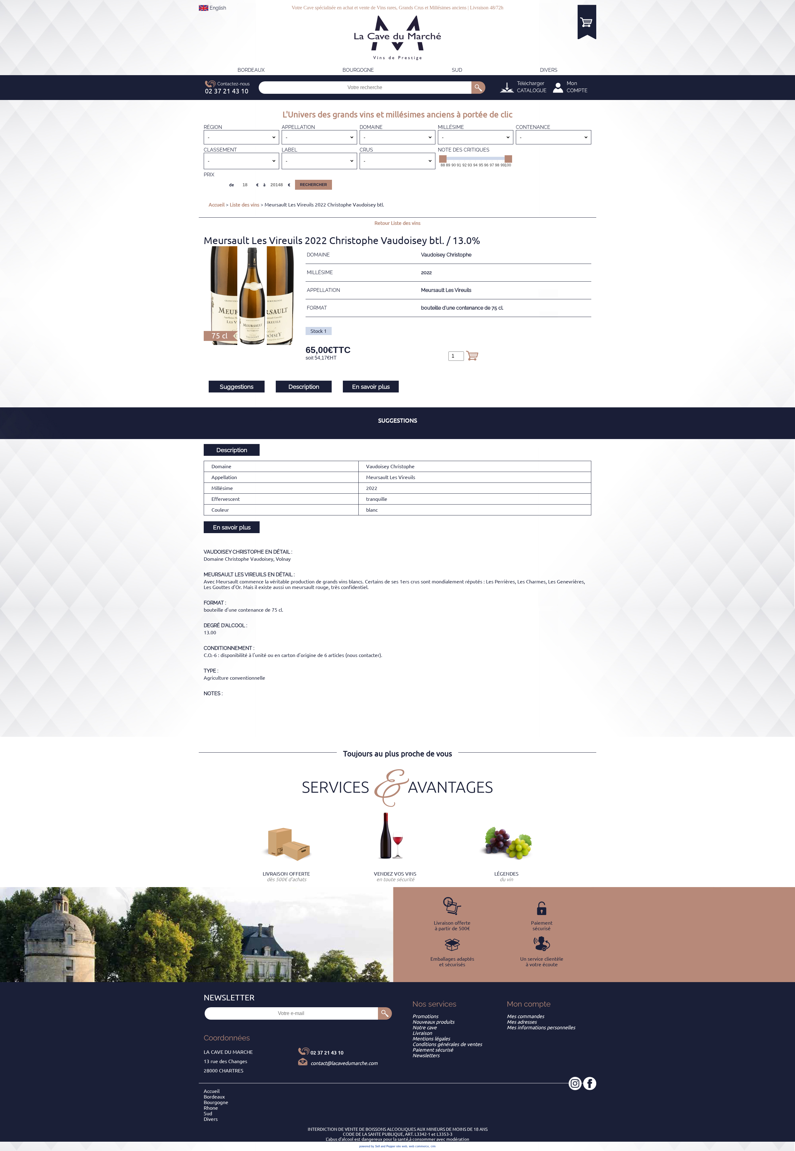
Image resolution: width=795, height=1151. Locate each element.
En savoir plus (371, 386)
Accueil (217, 204)
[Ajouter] (472, 355)
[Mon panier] (587, 22)
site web (401, 1146)
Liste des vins (244, 204)
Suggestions (236, 386)
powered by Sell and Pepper (377, 1146)
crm (433, 1146)
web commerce (419, 1146)
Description (303, 386)
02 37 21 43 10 (327, 1052)
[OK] (478, 87)
